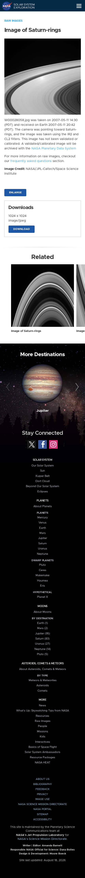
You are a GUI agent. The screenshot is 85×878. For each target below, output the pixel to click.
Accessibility (42, 819)
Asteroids (42, 685)
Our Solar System (42, 465)
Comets (42, 690)
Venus (42, 522)
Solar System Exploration (22, 5)
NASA (5, 5)
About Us (42, 779)
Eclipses (42, 491)
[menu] (79, 6)
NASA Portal (42, 809)
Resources (42, 716)
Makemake (42, 575)
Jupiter (42, 411)
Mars (42, 533)
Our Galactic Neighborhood (22, 14)
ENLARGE (15, 192)
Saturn (42, 543)
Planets (42, 500)
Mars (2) (42, 628)
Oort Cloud (42, 481)
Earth (42, 528)
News (42, 705)
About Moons (42, 612)
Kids (42, 736)
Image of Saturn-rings (26, 331)
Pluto (42, 565)
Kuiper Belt (43, 476)
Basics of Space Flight (42, 747)
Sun (42, 470)
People (42, 726)
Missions (42, 731)
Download (21, 229)
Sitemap (42, 814)
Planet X (42, 597)
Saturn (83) (42, 638)
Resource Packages (42, 757)
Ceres (42, 570)
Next (76, 387)
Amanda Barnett (52, 845)
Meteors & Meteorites (43, 680)
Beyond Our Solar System (42, 486)
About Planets (42, 506)
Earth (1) (42, 623)
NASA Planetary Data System (53, 148)
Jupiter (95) (42, 633)
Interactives (42, 742)
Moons (42, 606)
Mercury (42, 517)
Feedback (42, 789)
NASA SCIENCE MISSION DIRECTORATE (42, 804)
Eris (42, 585)
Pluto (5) (42, 654)
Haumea (42, 580)
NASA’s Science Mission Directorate (42, 839)
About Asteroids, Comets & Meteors (42, 669)
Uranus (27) (42, 643)
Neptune (42, 554)
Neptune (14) (42, 649)
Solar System (42, 460)
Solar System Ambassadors (42, 752)
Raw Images (13, 20)
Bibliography (42, 784)
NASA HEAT (42, 762)
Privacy (42, 794)
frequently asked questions (31, 161)
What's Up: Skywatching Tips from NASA (42, 710)
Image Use (42, 799)
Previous (8, 387)
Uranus (42, 548)
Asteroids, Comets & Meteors (42, 663)
